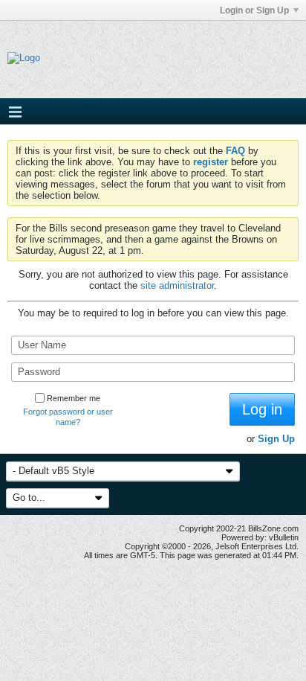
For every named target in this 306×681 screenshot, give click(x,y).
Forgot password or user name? (68, 416)
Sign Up (276, 438)
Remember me (73, 398)
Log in (262, 409)
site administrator (177, 285)
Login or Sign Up (254, 10)
